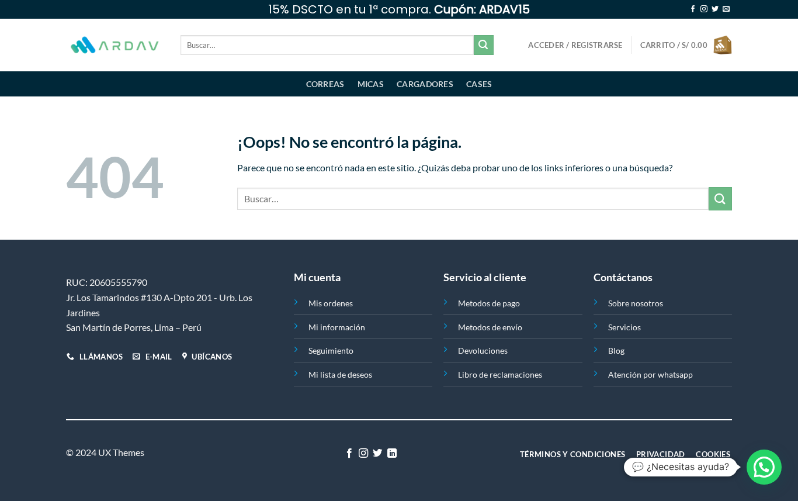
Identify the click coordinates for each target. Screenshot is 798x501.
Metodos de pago (489, 303)
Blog (616, 350)
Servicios (624, 327)
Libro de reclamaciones (500, 374)
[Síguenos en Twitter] (715, 9)
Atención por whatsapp (650, 374)
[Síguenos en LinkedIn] (392, 453)
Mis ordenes (330, 303)
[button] (764, 467)
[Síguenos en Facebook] (692, 9)
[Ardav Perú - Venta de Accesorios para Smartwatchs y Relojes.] (114, 45)
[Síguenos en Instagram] (703, 9)
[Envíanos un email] (726, 9)
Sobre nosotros (635, 303)
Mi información (336, 327)
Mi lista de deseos (340, 374)
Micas (371, 84)
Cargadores (425, 84)
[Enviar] (484, 45)
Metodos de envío (490, 327)
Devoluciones (483, 350)
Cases (479, 84)
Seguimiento (330, 350)
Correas (325, 84)
